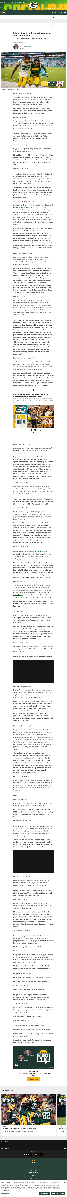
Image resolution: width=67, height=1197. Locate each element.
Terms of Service (33, 1172)
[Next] (41, 430)
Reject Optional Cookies (58, 1193)
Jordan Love (17, 595)
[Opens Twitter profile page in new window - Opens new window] (21, 49)
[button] (33, 671)
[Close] (64, 1182)
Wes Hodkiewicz (23, 45)
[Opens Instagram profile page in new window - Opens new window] (23, 49)
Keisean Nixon (21, 207)
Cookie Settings (5, 1193)
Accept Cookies (44, 1193)
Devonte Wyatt (41, 551)
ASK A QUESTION (33, 1079)
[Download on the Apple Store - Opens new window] (27, 1154)
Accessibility (33, 1178)
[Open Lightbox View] (33, 420)
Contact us (33, 1175)
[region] (33, 1188)
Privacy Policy (33, 1170)
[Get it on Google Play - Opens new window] (39, 1155)
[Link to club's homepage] (3, 12)
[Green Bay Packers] (33, 1162)
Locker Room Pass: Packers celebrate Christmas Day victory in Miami (30, 395)
